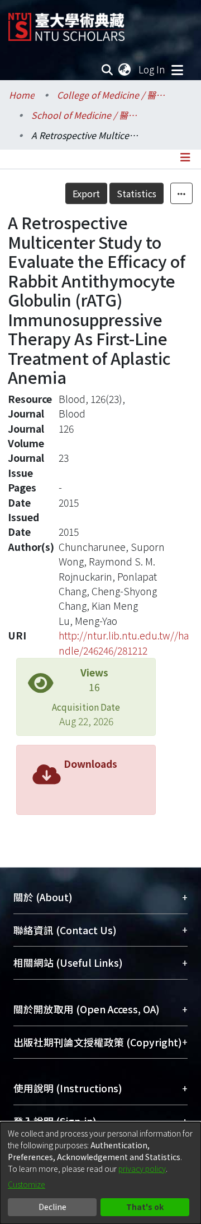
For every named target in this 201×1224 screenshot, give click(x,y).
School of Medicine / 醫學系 (87, 115)
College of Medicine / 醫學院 (113, 94)
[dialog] (100, 1173)
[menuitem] (125, 69)
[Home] (66, 22)
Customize (26, 1184)
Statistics (136, 193)
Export (86, 193)
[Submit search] (107, 69)
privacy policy (142, 1168)
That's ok (145, 1206)
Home (22, 94)
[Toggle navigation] (177, 69)
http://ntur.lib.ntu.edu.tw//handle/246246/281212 (124, 642)
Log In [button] (152, 69)
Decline (52, 1206)
